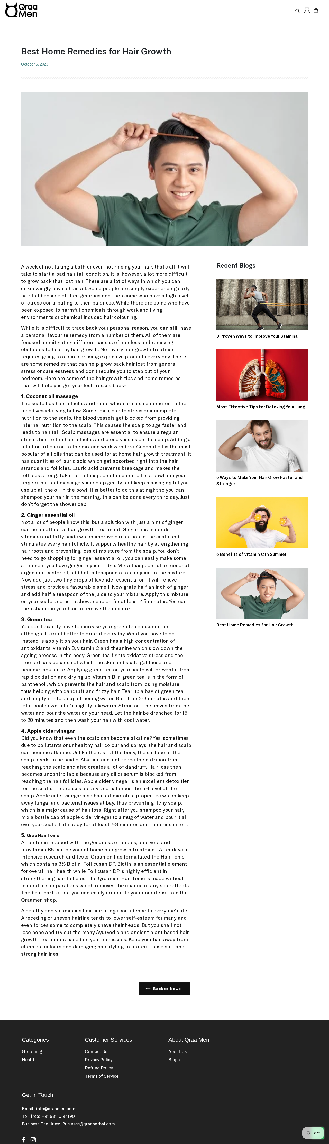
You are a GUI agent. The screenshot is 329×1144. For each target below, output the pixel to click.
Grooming (32, 1051)
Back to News (167, 988)
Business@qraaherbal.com (88, 1123)
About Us (177, 1051)
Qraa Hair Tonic (43, 835)
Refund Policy (99, 1067)
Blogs (174, 1059)
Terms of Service (101, 1075)
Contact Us (96, 1051)
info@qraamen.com (55, 1108)
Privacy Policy (98, 1059)
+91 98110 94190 (58, 1116)
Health (28, 1059)
